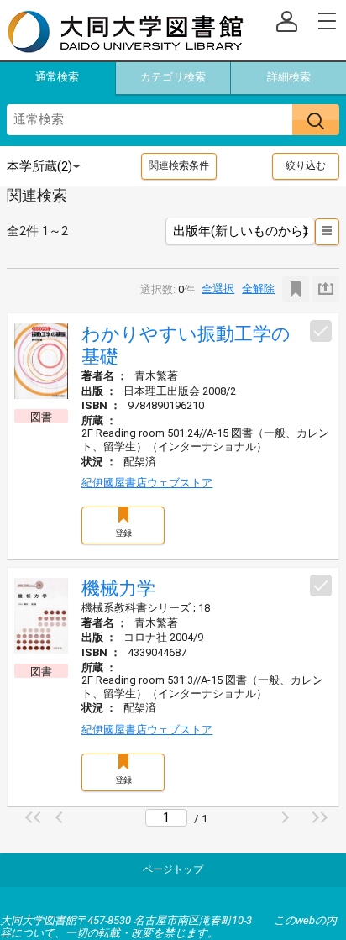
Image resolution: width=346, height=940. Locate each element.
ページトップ (173, 869)
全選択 (218, 288)
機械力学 (118, 588)
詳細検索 (289, 77)
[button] (35, 817)
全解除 (258, 288)
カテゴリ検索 (173, 77)
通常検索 (57, 77)
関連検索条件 (179, 165)
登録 (123, 533)
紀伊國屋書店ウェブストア (146, 482)
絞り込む (306, 165)
